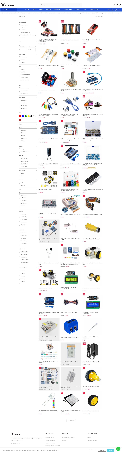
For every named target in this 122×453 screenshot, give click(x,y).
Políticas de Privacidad (50, 443)
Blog (85, 9)
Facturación (77, 9)
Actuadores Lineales (38, 13)
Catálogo (41, 9)
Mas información (93, 450)
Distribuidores (57, 9)
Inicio (28, 9)
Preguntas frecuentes (92, 440)
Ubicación (64, 440)
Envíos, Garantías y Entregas (68, 437)
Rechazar (102, 450)
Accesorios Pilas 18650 (27, 13)
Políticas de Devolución (50, 440)
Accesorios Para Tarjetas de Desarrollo (10, 13)
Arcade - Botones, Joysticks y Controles (81, 13)
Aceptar (110, 450)
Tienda (33, 9)
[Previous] (1, 13)
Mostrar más (71, 420)
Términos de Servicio (49, 437)
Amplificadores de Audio (50, 13)
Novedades (48, 9)
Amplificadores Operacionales (64, 13)
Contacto (89, 437)
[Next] (121, 13)
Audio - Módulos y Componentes (99, 13)
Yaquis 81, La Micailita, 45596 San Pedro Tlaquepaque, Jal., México (27, 438)
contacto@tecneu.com (18, 440)
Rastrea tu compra (68, 9)
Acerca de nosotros (94, 9)
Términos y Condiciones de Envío (52, 445)
